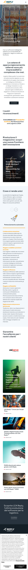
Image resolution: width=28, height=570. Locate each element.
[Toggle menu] (25, 2)
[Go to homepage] (10, 2)
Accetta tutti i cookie (20, 566)
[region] (14, 552)
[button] (14, 103)
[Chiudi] (26, 535)
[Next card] (16, 209)
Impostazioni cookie (7, 566)
